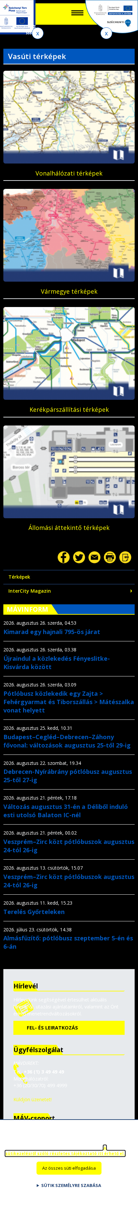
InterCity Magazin (29, 591)
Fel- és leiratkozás (52, 1027)
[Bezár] (38, 33)
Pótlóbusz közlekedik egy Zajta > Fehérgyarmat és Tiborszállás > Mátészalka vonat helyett (68, 701)
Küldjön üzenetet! (32, 1099)
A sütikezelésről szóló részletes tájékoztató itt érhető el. (65, 1151)
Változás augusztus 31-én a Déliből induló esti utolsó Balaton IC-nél (65, 811)
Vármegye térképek (69, 291)
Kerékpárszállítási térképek (69, 409)
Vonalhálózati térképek (69, 173)
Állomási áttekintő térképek (69, 528)
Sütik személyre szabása (71, 1185)
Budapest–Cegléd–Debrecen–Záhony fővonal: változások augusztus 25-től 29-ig (67, 741)
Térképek (19, 577)
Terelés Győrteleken (34, 912)
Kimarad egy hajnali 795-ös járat (51, 632)
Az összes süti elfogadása (69, 1168)
